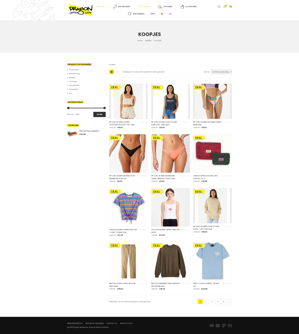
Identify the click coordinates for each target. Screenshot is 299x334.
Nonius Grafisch (102, 327)
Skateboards (74, 85)
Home (139, 40)
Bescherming (74, 73)
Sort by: (207, 72)
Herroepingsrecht (75, 323)
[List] (117, 72)
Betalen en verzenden (95, 323)
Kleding (148, 40)
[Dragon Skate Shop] (81, 9)
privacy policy (126, 323)
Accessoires (74, 69)
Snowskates (74, 89)
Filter (99, 114)
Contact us (112, 323)
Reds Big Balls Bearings (89, 131)
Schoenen (73, 81)
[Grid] (111, 72)
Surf (70, 93)
